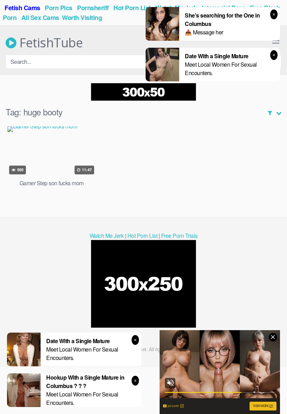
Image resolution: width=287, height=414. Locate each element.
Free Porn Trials (179, 236)
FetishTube (49, 42)
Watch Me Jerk (107, 236)
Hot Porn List (142, 236)
